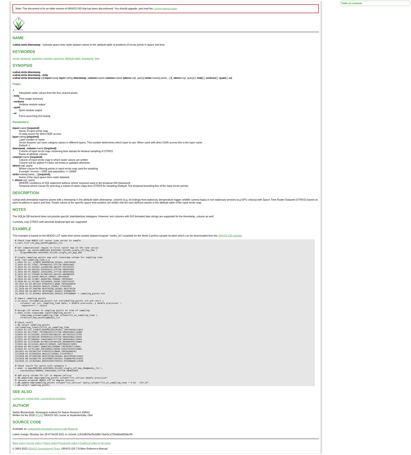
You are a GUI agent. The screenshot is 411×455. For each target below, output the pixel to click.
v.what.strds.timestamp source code (47, 429)
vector (16, 58)
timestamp (87, 58)
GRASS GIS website (230, 235)
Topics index (50, 443)
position (48, 58)
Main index (19, 443)
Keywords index (68, 443)
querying (59, 58)
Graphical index (88, 443)
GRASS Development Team (44, 448)
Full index (105, 443)
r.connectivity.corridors (53, 398)
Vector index (34, 443)
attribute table (72, 58)
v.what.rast (19, 398)
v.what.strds (32, 398)
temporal (26, 58)
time (97, 58)
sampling (37, 58)
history (73, 429)
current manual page (165, 8)
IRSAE (39, 415)
